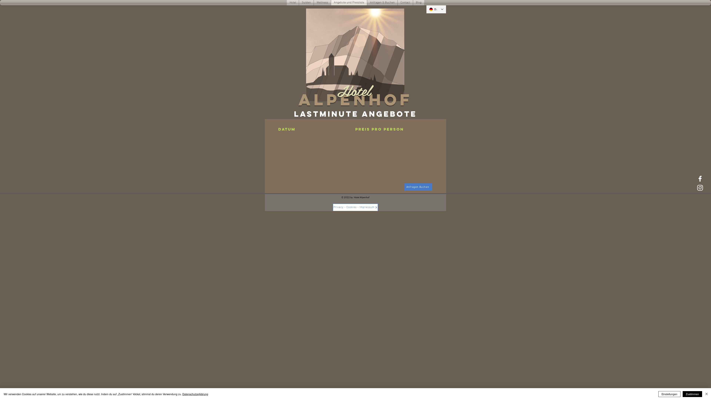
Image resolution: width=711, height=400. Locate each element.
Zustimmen (692, 394)
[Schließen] (706, 394)
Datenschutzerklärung (195, 394)
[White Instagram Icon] (700, 188)
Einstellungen (669, 394)
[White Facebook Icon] (700, 179)
